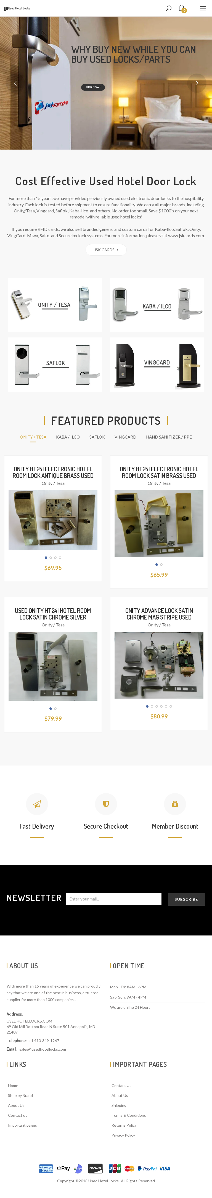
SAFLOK (97, 436)
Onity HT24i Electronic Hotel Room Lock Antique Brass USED (53, 472)
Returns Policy (124, 1125)
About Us (16, 1105)
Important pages (22, 1125)
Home (13, 1085)
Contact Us (121, 1085)
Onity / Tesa (53, 483)
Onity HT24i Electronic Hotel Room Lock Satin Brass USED (159, 472)
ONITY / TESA (33, 436)
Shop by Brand (20, 1095)
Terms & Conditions (129, 1115)
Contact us (17, 1115)
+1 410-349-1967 (44, 1040)
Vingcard (125, 436)
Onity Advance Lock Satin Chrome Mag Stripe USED (159, 614)
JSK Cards (104, 249)
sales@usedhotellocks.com (42, 1049)
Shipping (119, 1105)
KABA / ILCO (68, 436)
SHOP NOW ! (93, 87)
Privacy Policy (123, 1135)
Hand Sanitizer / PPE (169, 436)
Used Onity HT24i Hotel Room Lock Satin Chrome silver (53, 614)
